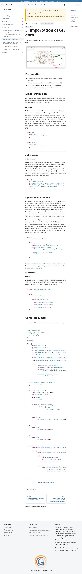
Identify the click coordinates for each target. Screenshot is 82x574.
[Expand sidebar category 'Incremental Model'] (22, 24)
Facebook (8, 530)
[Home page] (26, 23)
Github (7, 527)
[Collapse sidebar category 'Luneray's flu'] (22, 27)
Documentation (21, 5)
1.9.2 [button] (9, 9)
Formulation (73, 10)
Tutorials (30, 5)
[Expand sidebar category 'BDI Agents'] (22, 52)
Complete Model (74, 26)
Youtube (8, 535)
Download (47, 5)
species (73, 15)
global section (74, 17)
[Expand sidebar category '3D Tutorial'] (22, 21)
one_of (38, 264)
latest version (55, 16)
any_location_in (41, 266)
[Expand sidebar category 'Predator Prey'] (22, 15)
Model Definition (74, 13)
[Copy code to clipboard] (64, 132)
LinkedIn (8, 533)
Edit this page (31, 489)
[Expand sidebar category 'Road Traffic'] (22, 18)
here (49, 102)
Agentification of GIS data (75, 20)
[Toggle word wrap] (61, 179)
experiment (74, 24)
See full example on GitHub (46, 482)
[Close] (80, 1)
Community (38, 5)
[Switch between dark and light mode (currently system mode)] (64, 5)
